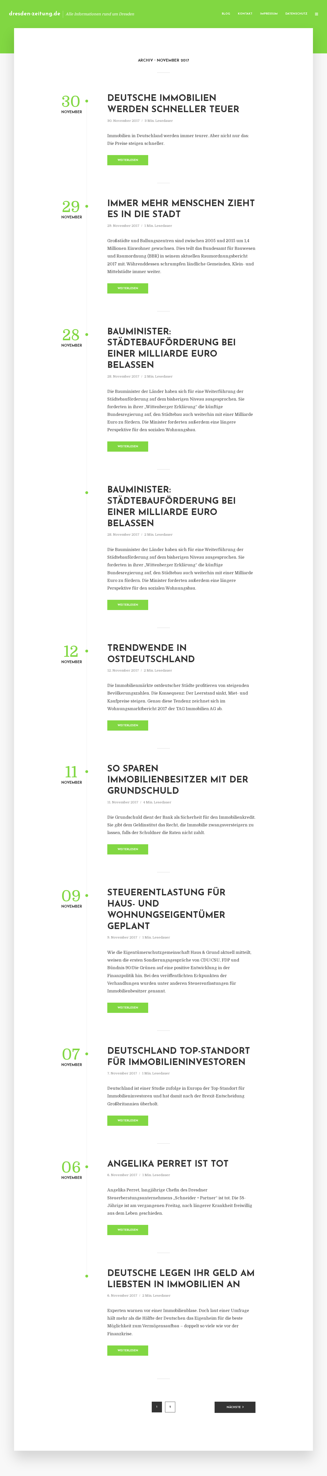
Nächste (234, 1407)
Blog (226, 14)
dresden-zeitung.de (34, 14)
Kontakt (245, 14)
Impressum (269, 14)
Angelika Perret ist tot (168, 1164)
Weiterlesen (128, 160)
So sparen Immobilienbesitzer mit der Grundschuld (177, 780)
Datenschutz (296, 14)
